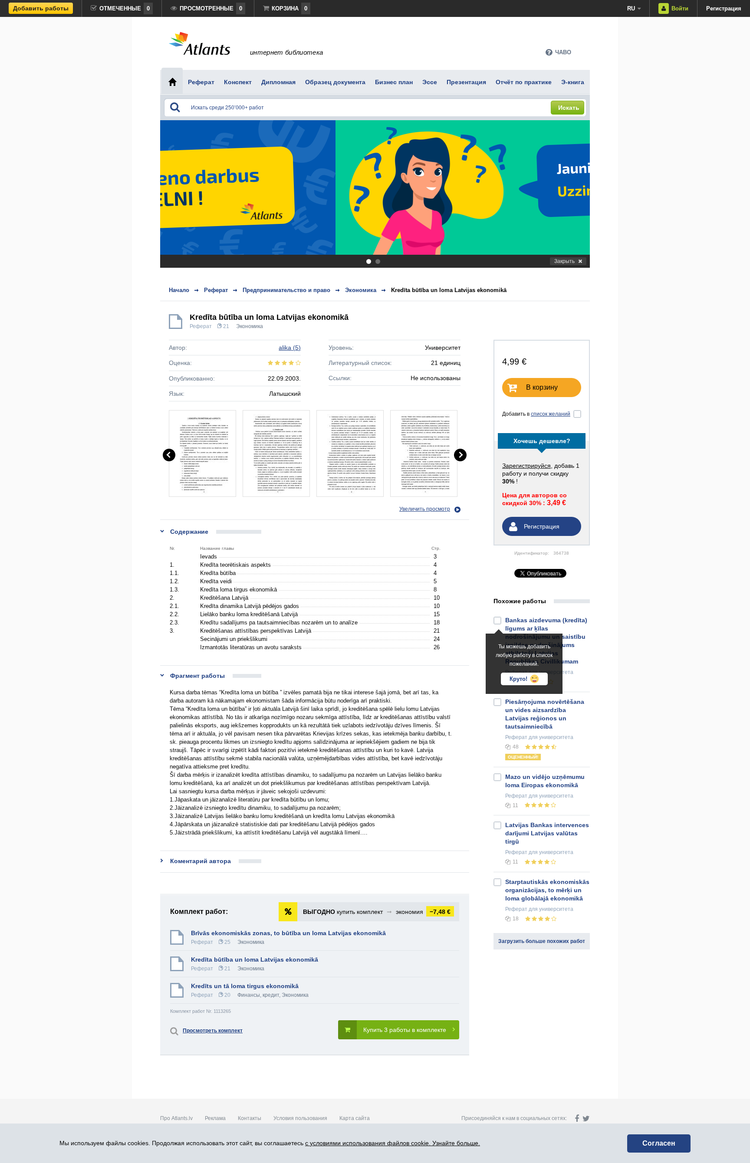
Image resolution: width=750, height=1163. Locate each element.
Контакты (249, 1118)
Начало (179, 290)
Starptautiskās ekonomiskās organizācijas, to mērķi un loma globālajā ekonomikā (547, 890)
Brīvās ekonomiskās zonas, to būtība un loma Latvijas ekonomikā (288, 933)
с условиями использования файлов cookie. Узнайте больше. (392, 1143)
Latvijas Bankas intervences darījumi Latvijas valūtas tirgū (547, 833)
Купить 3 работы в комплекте (404, 1029)
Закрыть (564, 261)
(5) (290, 347)
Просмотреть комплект (213, 1031)
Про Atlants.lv (176, 1118)
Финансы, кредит (258, 995)
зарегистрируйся (526, 465)
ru (631, 8)
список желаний (550, 414)
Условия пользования (300, 1118)
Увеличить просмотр (424, 509)
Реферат (201, 326)
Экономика (249, 326)
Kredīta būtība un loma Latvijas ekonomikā (449, 290)
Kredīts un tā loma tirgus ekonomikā (245, 985)
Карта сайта (354, 1118)
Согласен (658, 1143)
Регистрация (723, 8)
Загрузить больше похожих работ (541, 941)
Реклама (215, 1118)
